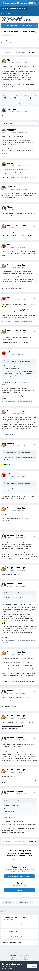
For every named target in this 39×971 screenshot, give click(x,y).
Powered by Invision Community (19, 959)
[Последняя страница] (36, 52)
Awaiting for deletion (15, 535)
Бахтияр (10, 163)
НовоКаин (11, 109)
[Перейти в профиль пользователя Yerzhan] (4, 692)
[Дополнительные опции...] (35, 61)
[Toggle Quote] (5, 361)
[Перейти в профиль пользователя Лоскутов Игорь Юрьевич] (4, 226)
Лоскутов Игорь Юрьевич (18, 225)
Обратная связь (16, 955)
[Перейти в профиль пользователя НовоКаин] (4, 110)
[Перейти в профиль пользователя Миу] (4, 61)
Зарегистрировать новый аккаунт (19, 876)
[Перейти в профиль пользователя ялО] (4, 246)
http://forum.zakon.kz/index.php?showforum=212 (17, 235)
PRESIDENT (12, 130)
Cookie (26, 955)
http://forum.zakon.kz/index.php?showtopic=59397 (18, 177)
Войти (19, 890)
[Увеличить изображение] (4, 306)
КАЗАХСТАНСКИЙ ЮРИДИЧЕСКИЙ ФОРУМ (16, 19)
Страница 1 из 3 (19, 52)
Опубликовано (17, 62)
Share (9, 902)
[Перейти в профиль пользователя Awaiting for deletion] (4, 536)
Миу (7, 41)
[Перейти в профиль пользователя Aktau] (4, 208)
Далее (31, 52)
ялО (9, 245)
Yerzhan (10, 691)
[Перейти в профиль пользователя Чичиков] (4, 445)
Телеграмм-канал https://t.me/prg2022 (18, 3)
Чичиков (10, 443)
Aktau (9, 207)
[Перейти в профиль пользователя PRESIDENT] (4, 131)
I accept (33, 966)
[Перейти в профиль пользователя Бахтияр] (4, 164)
